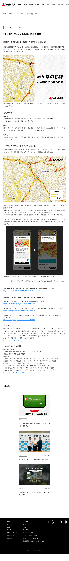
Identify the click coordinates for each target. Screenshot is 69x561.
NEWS (10, 14)
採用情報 (9, 538)
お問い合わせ (61, 4)
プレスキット (27, 530)
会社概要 (37, 4)
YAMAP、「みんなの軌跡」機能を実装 (26, 14)
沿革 (24, 527)
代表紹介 (25, 524)
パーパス (18, 4)
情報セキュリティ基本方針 (30, 538)
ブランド (24, 4)
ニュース (43, 4)
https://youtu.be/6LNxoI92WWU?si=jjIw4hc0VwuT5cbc (23, 291)
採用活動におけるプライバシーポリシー (34, 541)
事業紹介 (31, 4)
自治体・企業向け (51, 4)
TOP (4, 14)
